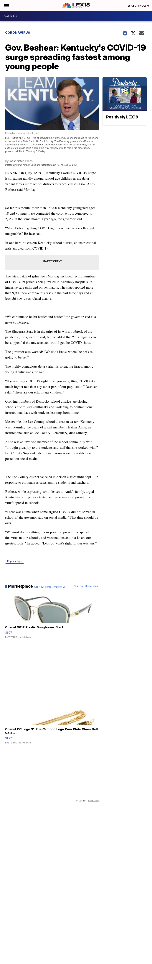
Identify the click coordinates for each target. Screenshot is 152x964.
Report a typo (14, 561)
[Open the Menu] (6, 5)
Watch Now (137, 5)
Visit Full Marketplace (86, 586)
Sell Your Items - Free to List (50, 587)
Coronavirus (17, 32)
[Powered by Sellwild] (93, 801)
